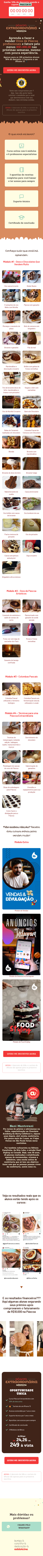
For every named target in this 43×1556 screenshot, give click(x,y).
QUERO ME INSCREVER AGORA (21, 70)
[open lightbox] (11, 1226)
